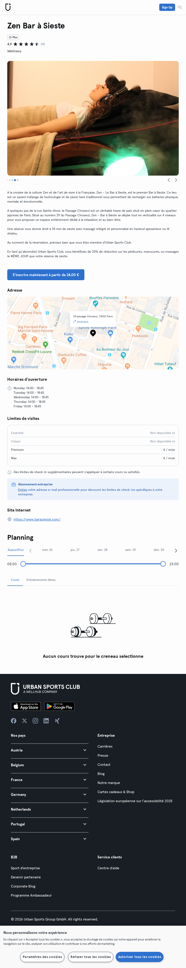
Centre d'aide (108, 868)
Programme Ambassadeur (31, 895)
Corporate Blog (23, 886)
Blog (101, 773)
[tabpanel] (93, 625)
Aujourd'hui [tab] (16, 550)
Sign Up (167, 7)
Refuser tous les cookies (91, 957)
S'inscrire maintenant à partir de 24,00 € (46, 274)
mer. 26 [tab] (47, 550)
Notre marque (109, 782)
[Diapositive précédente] (168, 180)
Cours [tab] (15, 580)
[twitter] (24, 720)
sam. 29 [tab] (130, 550)
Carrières (105, 746)
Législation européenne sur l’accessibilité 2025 (135, 801)
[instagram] (35, 720)
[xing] (57, 720)
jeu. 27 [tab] (75, 550)
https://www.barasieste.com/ (37, 519)
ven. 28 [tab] (102, 550)
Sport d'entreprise (25, 868)
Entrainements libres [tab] (41, 580)
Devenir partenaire (26, 877)
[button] (49, 750)
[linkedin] (46, 720)
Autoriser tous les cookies (139, 957)
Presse (103, 755)
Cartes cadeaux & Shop (116, 791)
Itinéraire (82, 321)
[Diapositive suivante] (176, 180)
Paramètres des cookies (42, 957)
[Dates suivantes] (176, 550)
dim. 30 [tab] (159, 550)
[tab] (7, 180)
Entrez (22, 490)
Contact (104, 764)
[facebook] (13, 720)
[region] (93, 947)
